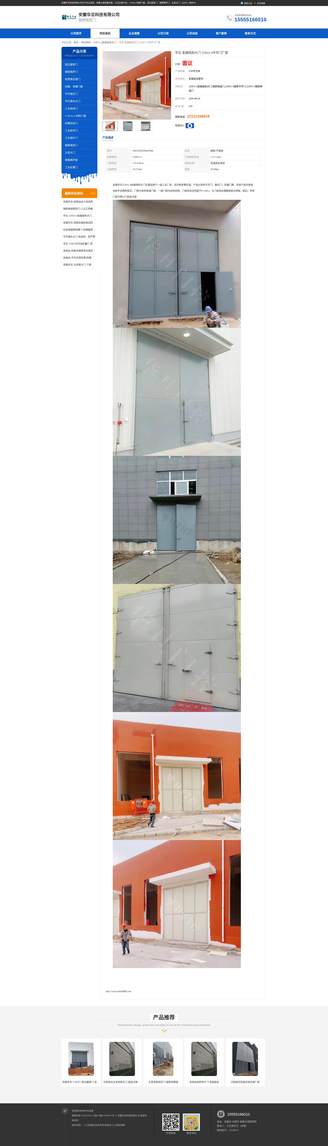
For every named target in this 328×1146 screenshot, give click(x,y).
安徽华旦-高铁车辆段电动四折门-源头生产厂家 (79, 222)
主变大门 (70, 152)
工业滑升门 (71, 138)
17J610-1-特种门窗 (75, 116)
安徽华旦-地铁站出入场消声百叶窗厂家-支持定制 (79, 201)
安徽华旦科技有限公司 (129, 1115)
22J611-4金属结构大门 (104, 42)
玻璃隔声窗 (71, 160)
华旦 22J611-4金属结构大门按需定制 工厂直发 (79, 215)
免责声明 (99, 1125)
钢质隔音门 (71, 145)
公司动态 (192, 33)
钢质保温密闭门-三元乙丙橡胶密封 (79, 208)
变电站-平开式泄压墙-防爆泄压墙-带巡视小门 (79, 257)
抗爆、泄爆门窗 (74, 86)
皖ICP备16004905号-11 (105, 1115)
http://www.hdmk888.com (118, 991)
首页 (75, 42)
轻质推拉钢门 (72, 79)
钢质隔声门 (71, 72)
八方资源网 (88, 1125)
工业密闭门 (71, 108)
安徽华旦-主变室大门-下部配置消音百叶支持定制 (79, 264)
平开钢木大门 (72, 101)
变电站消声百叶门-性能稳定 (122, 1082)
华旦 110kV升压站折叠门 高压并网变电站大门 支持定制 (79, 243)
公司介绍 (163, 33)
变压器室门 (71, 64)
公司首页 (76, 33)
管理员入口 (109, 1125)
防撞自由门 (71, 123)
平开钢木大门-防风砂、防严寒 (79, 236)
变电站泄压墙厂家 (204, 1082)
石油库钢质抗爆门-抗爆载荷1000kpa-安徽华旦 (79, 229)
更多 (93, 193)
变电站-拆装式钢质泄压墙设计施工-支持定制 (79, 250)
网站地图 (120, 1125)
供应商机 (105, 33)
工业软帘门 (71, 130)
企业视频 (134, 33)
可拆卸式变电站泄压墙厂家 (163, 1082)
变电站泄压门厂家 (245, 1082)
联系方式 (250, 33)
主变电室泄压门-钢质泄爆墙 (81, 1082)
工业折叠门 (71, 167)
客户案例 (221, 33)
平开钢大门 (71, 94)
